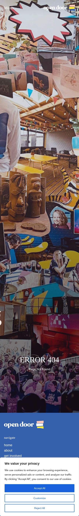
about (8, 450)
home (8, 445)
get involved (13, 456)
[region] (39, 486)
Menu (9, 8)
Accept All (39, 488)
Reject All (39, 508)
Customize (39, 498)
